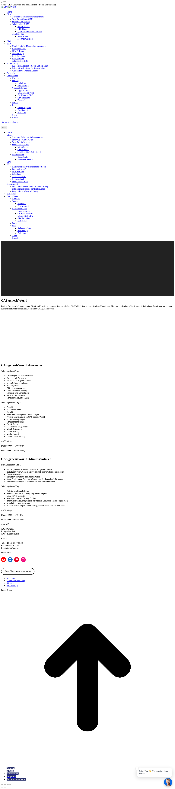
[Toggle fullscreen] (8, 784)
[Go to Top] (87, 763)
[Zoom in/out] (10, 784)
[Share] (5, 784)
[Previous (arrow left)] (2, 787)
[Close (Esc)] (2, 784)
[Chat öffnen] (168, 782)
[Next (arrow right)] (5, 787)
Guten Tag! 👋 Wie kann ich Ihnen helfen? (153, 772)
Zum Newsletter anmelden (18, 571)
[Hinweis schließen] (137, 768)
